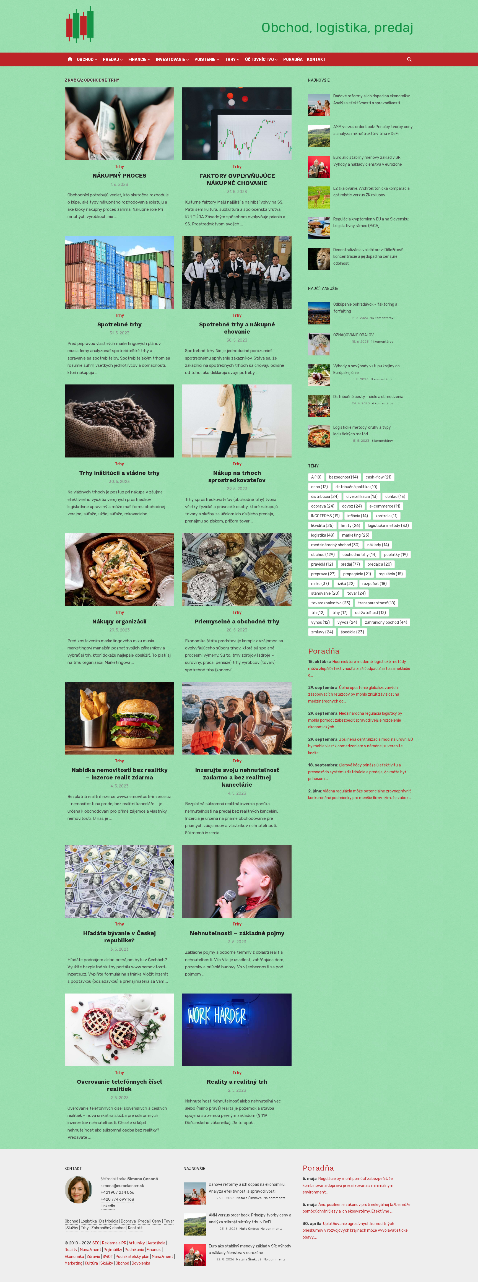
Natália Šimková (249, 1198)
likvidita (322, 525)
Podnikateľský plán (132, 1256)
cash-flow (378, 477)
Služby (72, 1228)
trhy (339, 612)
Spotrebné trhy (119, 324)
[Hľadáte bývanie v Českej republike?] (119, 881)
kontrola (387, 516)
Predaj (111, 59)
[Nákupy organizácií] (119, 569)
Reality (71, 1249)
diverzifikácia (362, 496)
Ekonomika (74, 1256)
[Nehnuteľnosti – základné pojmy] (237, 881)
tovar (356, 593)
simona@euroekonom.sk (122, 1186)
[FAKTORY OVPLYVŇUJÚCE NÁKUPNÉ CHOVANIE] (237, 123)
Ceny (156, 1221)
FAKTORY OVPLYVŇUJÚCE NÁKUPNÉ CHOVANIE (237, 179)
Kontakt (316, 59)
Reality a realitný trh (237, 1081)
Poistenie (204, 59)
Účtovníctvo (259, 59)
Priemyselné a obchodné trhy (236, 621)
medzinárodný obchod (335, 545)
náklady (378, 545)
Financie (137, 59)
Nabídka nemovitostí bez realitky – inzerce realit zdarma (119, 773)
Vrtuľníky (137, 1243)
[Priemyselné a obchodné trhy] (237, 569)
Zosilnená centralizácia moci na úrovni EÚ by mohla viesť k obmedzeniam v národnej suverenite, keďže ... (360, 746)
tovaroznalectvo (330, 603)
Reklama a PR (114, 1243)
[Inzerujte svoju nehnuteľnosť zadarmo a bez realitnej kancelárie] (237, 718)
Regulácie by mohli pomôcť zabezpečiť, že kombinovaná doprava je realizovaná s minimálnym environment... (348, 1185)
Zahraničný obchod (108, 1228)
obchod (323, 554)
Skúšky (106, 1263)
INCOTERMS (325, 516)
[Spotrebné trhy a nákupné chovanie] (237, 272)
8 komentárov (382, 379)
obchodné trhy (359, 554)
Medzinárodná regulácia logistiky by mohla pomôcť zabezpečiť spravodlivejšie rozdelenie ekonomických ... (355, 720)
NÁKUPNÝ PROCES (119, 175)
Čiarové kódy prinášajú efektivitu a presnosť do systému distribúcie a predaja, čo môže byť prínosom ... (357, 772)
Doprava (128, 1221)
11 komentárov (382, 342)
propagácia (357, 574)
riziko (320, 583)
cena (319, 487)
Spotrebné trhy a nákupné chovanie (237, 328)
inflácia (357, 516)
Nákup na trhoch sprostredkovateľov (237, 476)
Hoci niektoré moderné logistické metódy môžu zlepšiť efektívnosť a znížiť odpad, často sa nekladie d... (359, 668)
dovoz (352, 506)
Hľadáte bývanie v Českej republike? (119, 937)
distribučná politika (356, 487)
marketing (355, 535)
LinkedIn (108, 1206)
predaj (350, 564)
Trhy (230, 59)
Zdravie (93, 1256)
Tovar (169, 1221)
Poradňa (293, 59)
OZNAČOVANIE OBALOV (353, 335)
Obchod (85, 59)
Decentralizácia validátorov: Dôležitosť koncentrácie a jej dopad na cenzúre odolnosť (367, 257)
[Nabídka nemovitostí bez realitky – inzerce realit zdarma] (119, 718)
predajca (380, 564)
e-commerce (385, 506)
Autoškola (156, 1243)
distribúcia (325, 496)
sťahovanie (325, 593)
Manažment (90, 1249)
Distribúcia (108, 1221)
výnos (320, 622)
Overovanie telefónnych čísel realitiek (119, 1085)
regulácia (391, 574)
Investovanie (170, 59)
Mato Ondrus (249, 1229)
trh (317, 612)
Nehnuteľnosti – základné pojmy (237, 933)
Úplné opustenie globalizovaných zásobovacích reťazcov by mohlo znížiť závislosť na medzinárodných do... (353, 694)
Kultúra (91, 1263)
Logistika (89, 1221)
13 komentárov (382, 318)
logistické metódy (388, 525)
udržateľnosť (370, 612)
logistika (322, 535)
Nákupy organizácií (119, 621)
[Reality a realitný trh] (237, 1030)
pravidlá (322, 564)
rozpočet (374, 583)
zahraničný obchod (386, 622)
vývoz (347, 622)
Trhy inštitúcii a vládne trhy (119, 472)
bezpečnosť (343, 477)
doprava (322, 506)
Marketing (73, 1263)
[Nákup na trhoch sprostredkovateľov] (237, 420)
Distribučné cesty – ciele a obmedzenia (368, 396)
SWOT (108, 1256)
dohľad (395, 496)
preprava (323, 574)
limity (350, 525)
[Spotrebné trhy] (119, 272)
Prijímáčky (113, 1249)
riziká (346, 583)
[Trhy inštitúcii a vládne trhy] (119, 420)
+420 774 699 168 (117, 1199)
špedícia (352, 632)
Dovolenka (141, 1263)
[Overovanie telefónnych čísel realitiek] (119, 1030)
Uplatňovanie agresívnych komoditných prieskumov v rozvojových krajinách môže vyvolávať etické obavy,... (355, 1230)
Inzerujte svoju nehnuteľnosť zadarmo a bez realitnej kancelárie (237, 777)
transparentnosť (376, 603)
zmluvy (322, 632)
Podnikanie (134, 1249)
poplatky (396, 554)
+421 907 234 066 (117, 1192)
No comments (274, 1198)
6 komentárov (383, 403)
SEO (96, 1243)
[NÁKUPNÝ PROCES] (119, 123)
